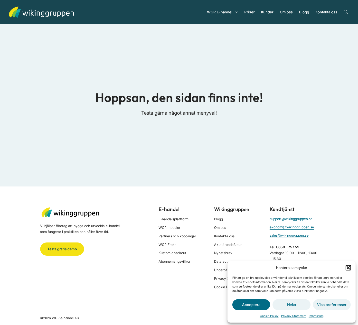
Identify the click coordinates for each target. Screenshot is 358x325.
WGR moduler (169, 227)
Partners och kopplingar (177, 236)
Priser (249, 12)
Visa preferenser (332, 304)
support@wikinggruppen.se (291, 219)
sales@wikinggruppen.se (289, 235)
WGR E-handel (219, 12)
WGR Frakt (167, 244)
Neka (291, 304)
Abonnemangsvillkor (174, 261)
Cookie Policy (269, 316)
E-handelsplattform (173, 219)
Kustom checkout (172, 253)
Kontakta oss (326, 12)
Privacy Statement (293, 316)
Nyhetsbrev (223, 253)
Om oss (286, 12)
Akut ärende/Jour (228, 244)
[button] (348, 267)
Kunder (267, 12)
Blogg (304, 12)
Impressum (316, 316)
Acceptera (251, 304)
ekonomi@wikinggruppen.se (292, 227)
